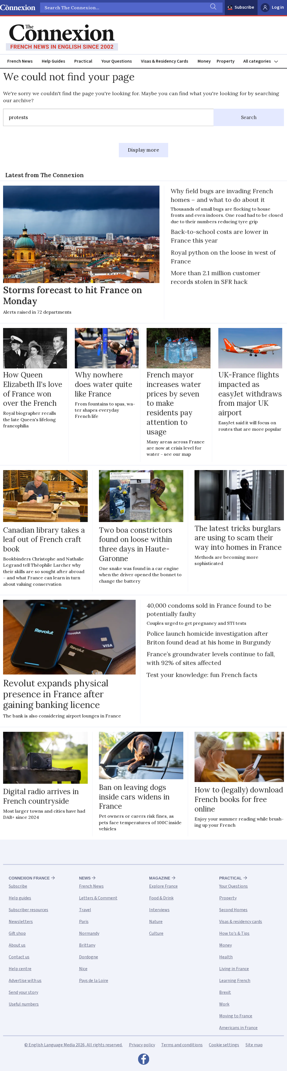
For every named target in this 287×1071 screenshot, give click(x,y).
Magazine (159, 878)
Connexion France (29, 878)
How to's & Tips (234, 933)
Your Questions (116, 61)
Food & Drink (161, 898)
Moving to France (235, 1016)
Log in (278, 7)
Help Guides (53, 61)
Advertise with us (25, 980)
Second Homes (233, 910)
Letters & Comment (98, 898)
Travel (85, 910)
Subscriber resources (28, 910)
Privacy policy (142, 1045)
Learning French (234, 980)
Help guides (20, 898)
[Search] (213, 8)
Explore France (163, 886)
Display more (143, 150)
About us (17, 945)
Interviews (159, 910)
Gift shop (17, 933)
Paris (84, 922)
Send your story (23, 992)
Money (204, 61)
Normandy (89, 933)
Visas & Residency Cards (164, 61)
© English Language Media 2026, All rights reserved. (73, 1045)
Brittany (87, 945)
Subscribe (244, 7)
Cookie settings (224, 1045)
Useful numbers (24, 1004)
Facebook (143, 1060)
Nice (83, 969)
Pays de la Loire (93, 980)
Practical (83, 61)
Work (224, 1004)
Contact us (19, 957)
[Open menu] (263, 61)
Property (226, 61)
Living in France (234, 969)
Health (226, 957)
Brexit (225, 992)
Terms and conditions (182, 1045)
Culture (156, 933)
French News (20, 61)
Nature (156, 922)
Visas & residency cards (240, 922)
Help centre (20, 969)
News (85, 878)
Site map (254, 1045)
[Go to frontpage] (62, 37)
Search (249, 117)
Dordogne (88, 957)
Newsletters (21, 922)
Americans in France (238, 1028)
